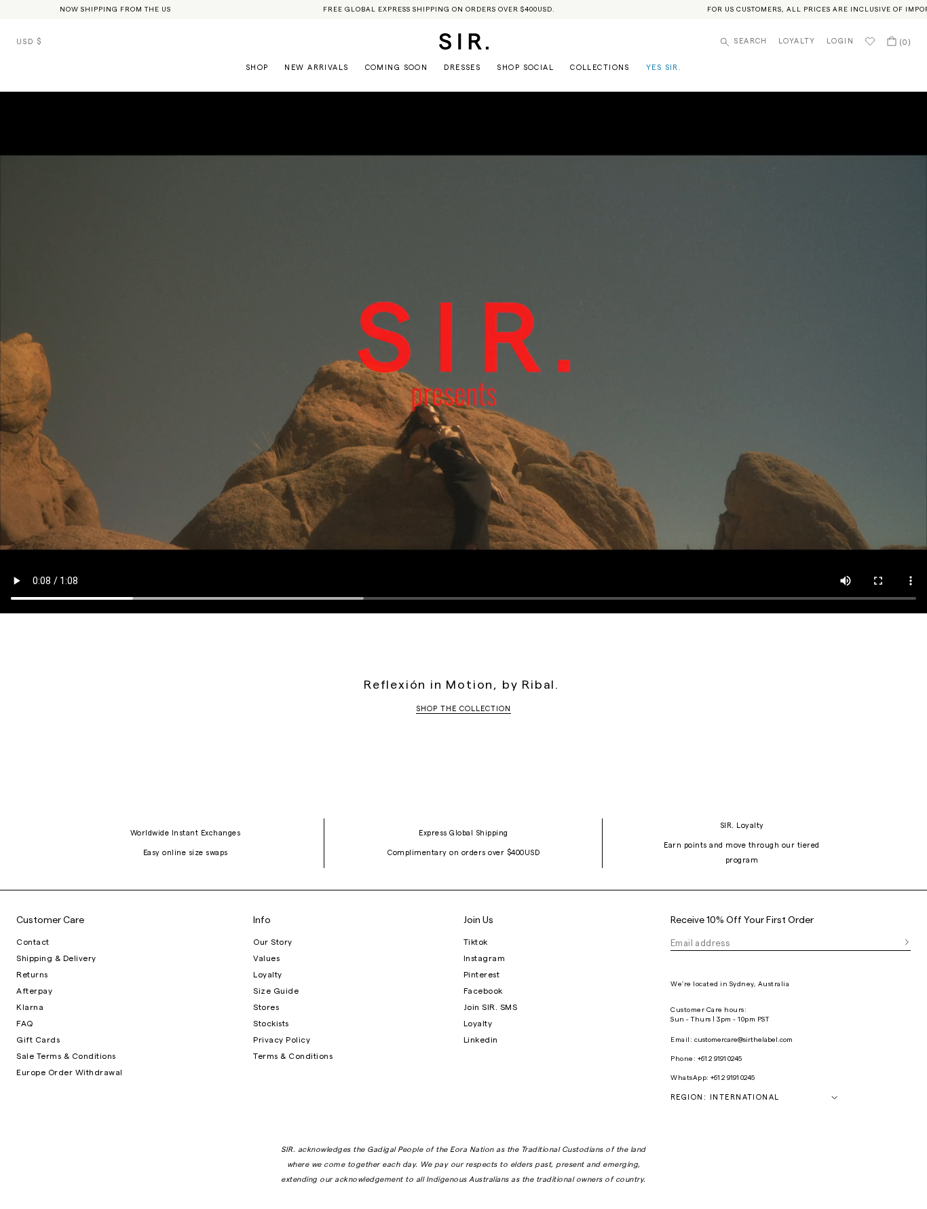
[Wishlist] (870, 41)
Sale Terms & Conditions (66, 1056)
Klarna (29, 1007)
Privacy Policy (281, 1040)
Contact (33, 942)
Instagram (484, 958)
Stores (266, 1007)
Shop (257, 67)
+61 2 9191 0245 (720, 1058)
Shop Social (525, 67)
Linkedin (480, 1040)
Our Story (272, 942)
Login (840, 41)
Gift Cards (38, 1040)
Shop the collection (463, 708)
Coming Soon (396, 67)
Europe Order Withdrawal (69, 1072)
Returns (32, 975)
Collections (600, 67)
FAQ (24, 1023)
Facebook (483, 991)
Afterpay (34, 991)
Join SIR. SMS (490, 1007)
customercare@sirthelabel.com (743, 1039)
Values (266, 958)
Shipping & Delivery (56, 958)
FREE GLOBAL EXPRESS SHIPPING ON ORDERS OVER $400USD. (439, 9)
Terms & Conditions (293, 1056)
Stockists (271, 1023)
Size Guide (276, 991)
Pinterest (481, 975)
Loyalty (797, 41)
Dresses (462, 67)
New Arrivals (316, 67)
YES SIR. (663, 67)
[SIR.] (464, 41)
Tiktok (475, 942)
